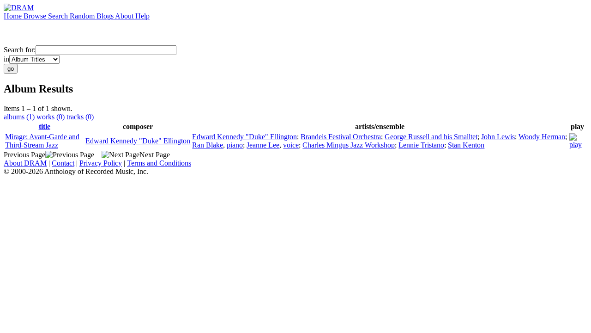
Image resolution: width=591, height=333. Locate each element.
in (6, 59)
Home (14, 16)
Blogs (105, 16)
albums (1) (19, 117)
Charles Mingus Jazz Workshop (348, 145)
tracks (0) (80, 117)
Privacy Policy (100, 163)
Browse (36, 16)
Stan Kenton (466, 145)
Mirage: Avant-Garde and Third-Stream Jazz (42, 141)
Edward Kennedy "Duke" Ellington (137, 141)
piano (235, 145)
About (125, 16)
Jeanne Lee (263, 145)
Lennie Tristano (421, 145)
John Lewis (498, 137)
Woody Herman (542, 137)
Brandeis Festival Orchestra (341, 137)
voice (291, 145)
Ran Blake (207, 145)
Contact (63, 163)
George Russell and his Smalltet (431, 137)
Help (142, 16)
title (44, 126)
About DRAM (25, 163)
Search (59, 16)
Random (83, 16)
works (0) (50, 117)
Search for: (20, 50)
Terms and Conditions (159, 163)
